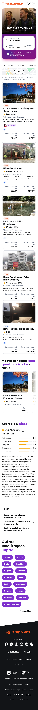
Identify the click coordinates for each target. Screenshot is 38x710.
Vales (31, 690)
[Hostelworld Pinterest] (26, 644)
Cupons (24, 690)
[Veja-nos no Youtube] (21, 644)
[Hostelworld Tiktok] (31, 644)
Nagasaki (8, 577)
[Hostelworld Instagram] (16, 644)
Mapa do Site (26, 695)
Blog (8, 659)
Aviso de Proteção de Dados (19, 685)
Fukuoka (22, 598)
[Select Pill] (29, 4)
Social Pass (19, 664)
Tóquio (7, 557)
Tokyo (20, 591)
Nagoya (7, 591)
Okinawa (8, 598)
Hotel (6, 326)
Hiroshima (20, 564)
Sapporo (21, 571)
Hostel (6, 105)
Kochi (6, 584)
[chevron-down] (23, 431)
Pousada (28, 659)
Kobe (21, 577)
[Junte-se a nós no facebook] (6, 644)
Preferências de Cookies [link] (19, 700)
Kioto (6, 564)
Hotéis (21, 659)
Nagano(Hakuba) (11, 604)
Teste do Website (13, 695)
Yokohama (20, 584)
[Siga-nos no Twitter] (11, 644)
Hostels (14, 659)
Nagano (7, 571)
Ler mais (23, 79)
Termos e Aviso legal (12, 690)
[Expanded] (4, 65)
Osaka (20, 557)
